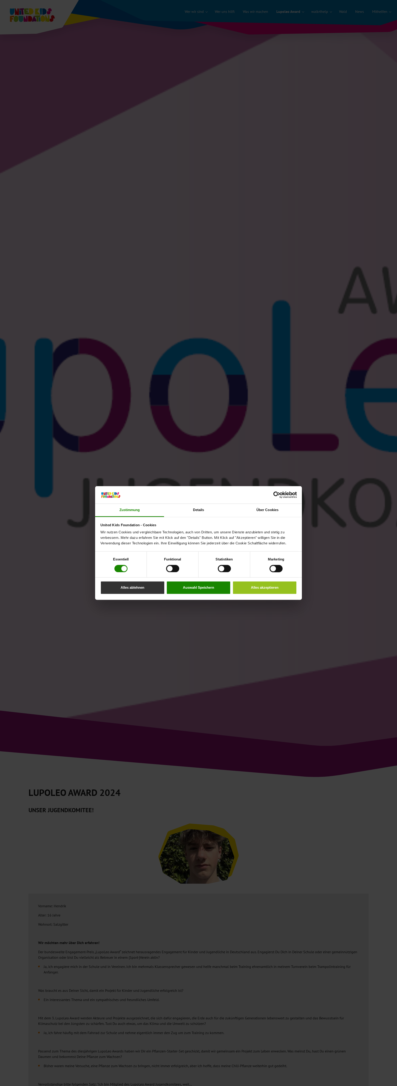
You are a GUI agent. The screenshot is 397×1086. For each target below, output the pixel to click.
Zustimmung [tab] (129, 510)
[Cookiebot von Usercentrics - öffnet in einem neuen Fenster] (277, 495)
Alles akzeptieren (264, 588)
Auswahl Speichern (198, 588)
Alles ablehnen (132, 588)
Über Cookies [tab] (267, 510)
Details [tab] (198, 510)
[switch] (172, 568)
